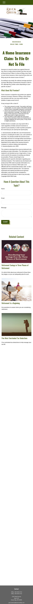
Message (3, 207)
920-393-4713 (18, 592)
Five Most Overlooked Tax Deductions (14, 338)
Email (2, 198)
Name (3, 188)
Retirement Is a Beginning (11, 303)
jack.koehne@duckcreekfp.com (16, 602)
